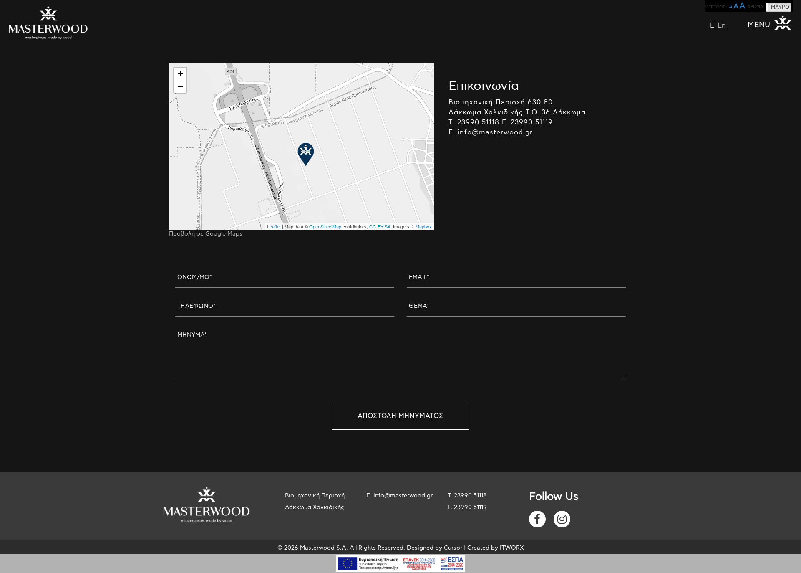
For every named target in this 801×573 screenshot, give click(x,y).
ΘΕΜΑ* (419, 306)
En (722, 25)
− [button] (180, 86)
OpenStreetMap (325, 226)
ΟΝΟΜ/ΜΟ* (194, 277)
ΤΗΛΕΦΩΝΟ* (196, 306)
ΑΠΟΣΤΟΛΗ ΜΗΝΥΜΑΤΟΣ (400, 416)
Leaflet (274, 226)
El (713, 25)
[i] (537, 519)
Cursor (453, 548)
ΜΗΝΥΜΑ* (192, 335)
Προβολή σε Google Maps (205, 234)
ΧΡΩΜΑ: (756, 7)
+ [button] (180, 73)
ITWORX (512, 548)
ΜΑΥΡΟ (780, 7)
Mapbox (424, 226)
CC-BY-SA (379, 226)
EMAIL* (419, 277)
